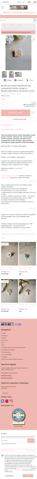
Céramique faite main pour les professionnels (13, 347)
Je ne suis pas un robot (10, 443)
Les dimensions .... (6, 352)
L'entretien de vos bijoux (8, 350)
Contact (19, 2)
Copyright (4, 357)
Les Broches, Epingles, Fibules (9, 29)
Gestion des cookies (6, 375)
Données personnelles (7, 378)
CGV (3, 343)
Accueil (4, 25)
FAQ (3, 345)
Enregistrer (20, 80)
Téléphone (5, 393)
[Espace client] (23, 2)
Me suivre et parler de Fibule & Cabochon (12, 359)
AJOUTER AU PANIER (16, 113)
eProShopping (11, 451)
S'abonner (31, 440)
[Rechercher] (35, 20)
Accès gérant (31, 451)
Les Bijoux (11, 25)
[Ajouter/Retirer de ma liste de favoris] (33, 113)
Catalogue (4, 335)
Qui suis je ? (5, 340)
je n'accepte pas (9, 475)
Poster (31, 80)
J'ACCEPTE (27, 475)
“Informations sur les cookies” (24, 468)
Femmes (19, 25)
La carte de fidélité (6, 354)
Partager (9, 80)
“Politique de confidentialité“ (15, 470)
